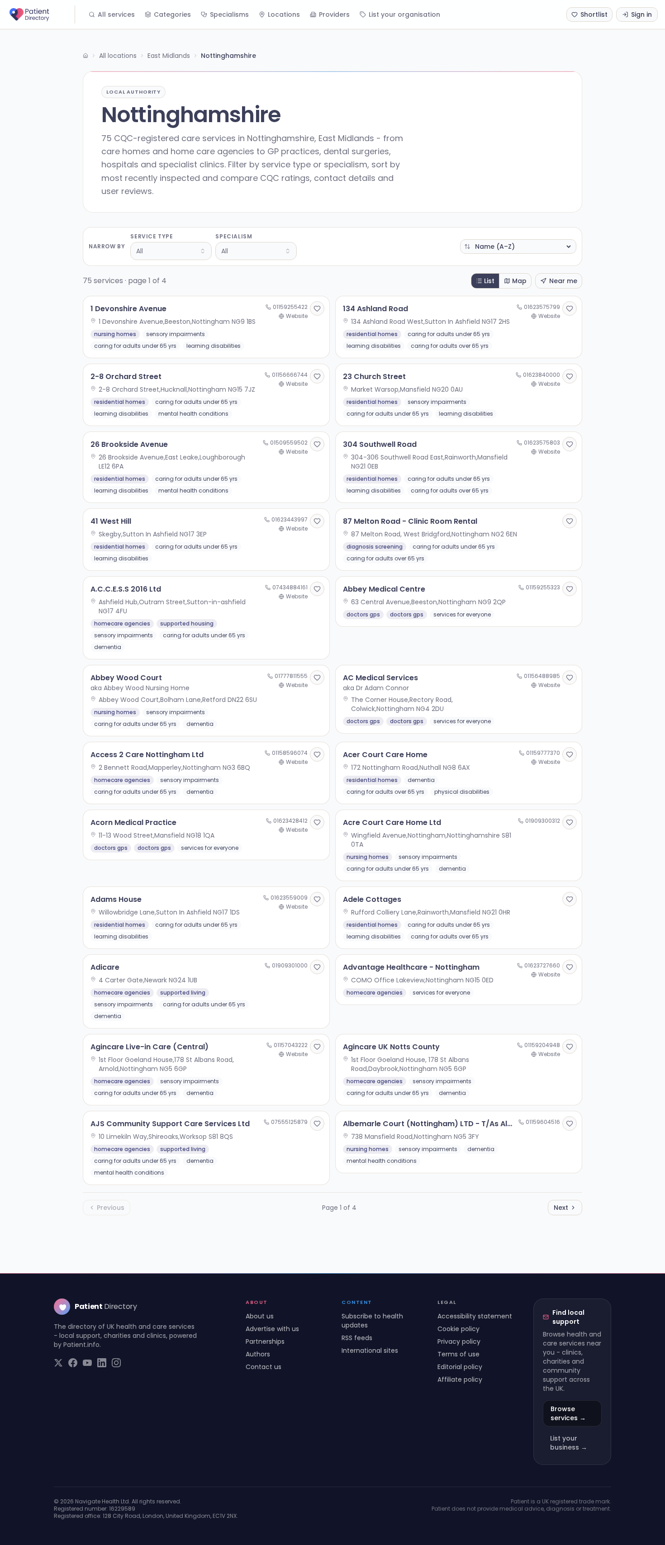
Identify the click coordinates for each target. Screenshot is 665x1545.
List (489, 280)
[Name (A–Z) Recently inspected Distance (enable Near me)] (518, 246)
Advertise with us (272, 1328)
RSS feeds (357, 1337)
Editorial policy (459, 1366)
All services (116, 14)
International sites (370, 1350)
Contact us (263, 1366)
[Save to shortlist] (317, 308)
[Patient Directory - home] (41, 14)
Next (561, 1207)
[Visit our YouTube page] (87, 1362)
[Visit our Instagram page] (116, 1362)
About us (260, 1316)
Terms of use (458, 1354)
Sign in (641, 14)
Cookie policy (458, 1328)
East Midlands (168, 55)
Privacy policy (458, 1341)
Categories (172, 14)
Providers (334, 14)
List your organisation (404, 14)
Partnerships (265, 1341)
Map (519, 280)
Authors (258, 1354)
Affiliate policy (459, 1379)
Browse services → (568, 1413)
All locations (118, 55)
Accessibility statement (474, 1316)
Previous (110, 1207)
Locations (284, 14)
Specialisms (229, 14)
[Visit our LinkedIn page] (101, 1362)
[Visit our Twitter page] (58, 1362)
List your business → (568, 1443)
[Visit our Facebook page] (72, 1362)
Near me (563, 280)
